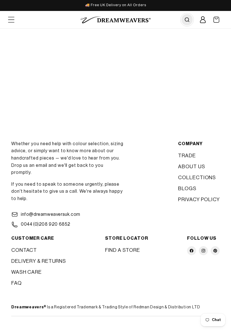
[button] (216, 19)
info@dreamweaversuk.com (50, 214)
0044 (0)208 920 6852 (45, 224)
